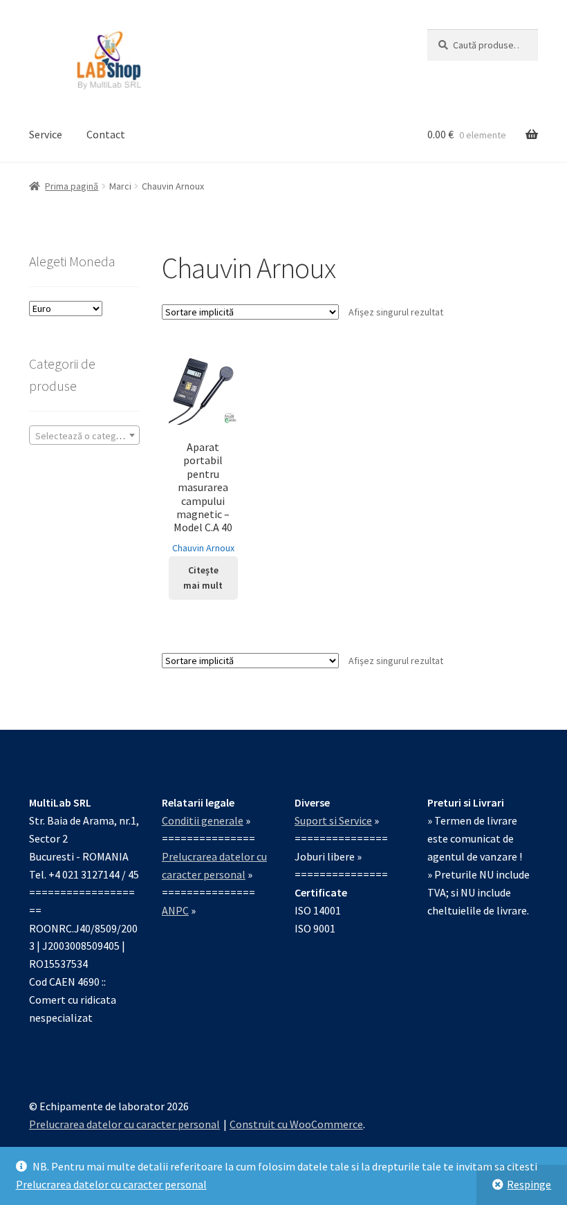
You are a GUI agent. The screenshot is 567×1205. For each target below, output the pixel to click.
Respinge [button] (529, 1184)
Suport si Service (333, 820)
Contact (105, 134)
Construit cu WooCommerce (296, 1124)
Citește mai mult (203, 578)
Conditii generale (202, 820)
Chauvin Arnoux (203, 548)
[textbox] (84, 435)
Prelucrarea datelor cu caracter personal (111, 1184)
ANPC (175, 910)
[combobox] (84, 435)
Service (45, 134)
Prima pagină (71, 186)
